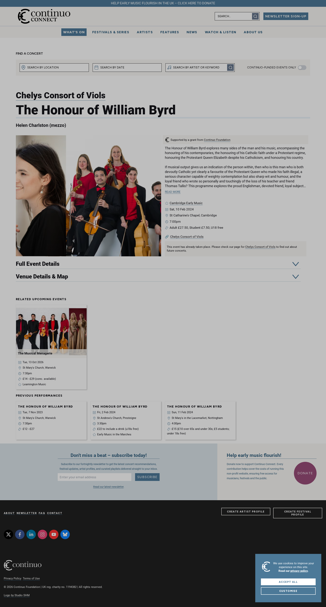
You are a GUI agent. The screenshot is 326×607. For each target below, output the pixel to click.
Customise (288, 590)
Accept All (288, 581)
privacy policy (299, 571)
